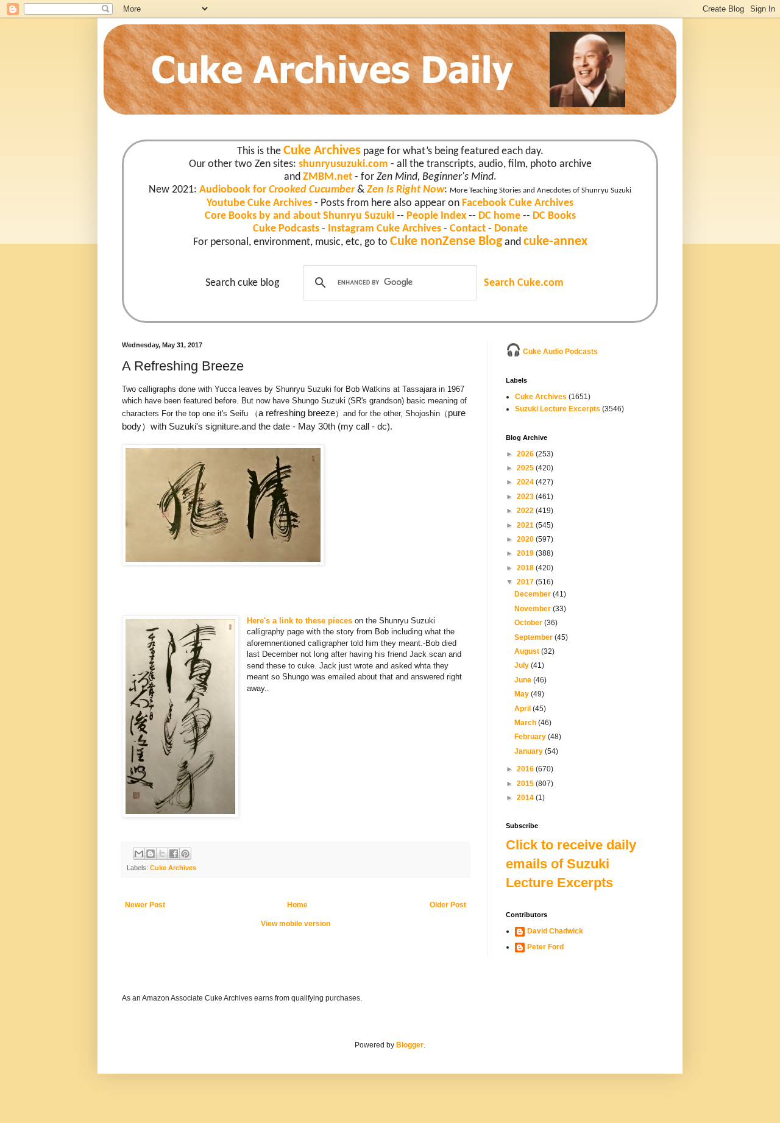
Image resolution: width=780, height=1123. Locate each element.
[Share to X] (162, 854)
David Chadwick (555, 931)
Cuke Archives (322, 151)
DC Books (554, 216)
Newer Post (145, 905)
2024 (526, 482)
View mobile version (295, 923)
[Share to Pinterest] (185, 854)
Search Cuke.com (524, 283)
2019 (526, 553)
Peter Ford (545, 947)
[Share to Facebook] (174, 854)
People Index (436, 216)
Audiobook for (277, 190)
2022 (526, 510)
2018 (526, 568)
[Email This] (139, 854)
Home (297, 905)
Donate (511, 229)
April (523, 708)
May (522, 694)
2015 (526, 783)
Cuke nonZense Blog (446, 242)
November (533, 608)
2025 (526, 468)
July (522, 665)
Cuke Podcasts (286, 229)
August (527, 651)
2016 (526, 769)
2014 (526, 797)
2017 (526, 582)
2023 (526, 496)
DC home (499, 216)
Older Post (448, 905)
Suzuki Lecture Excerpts (557, 409)
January (529, 751)
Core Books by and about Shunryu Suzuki (299, 216)
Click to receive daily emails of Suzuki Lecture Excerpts (571, 863)
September (534, 637)
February (531, 736)
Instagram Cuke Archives (384, 229)
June (523, 680)
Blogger (410, 1045)
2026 (526, 454)
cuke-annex (555, 242)
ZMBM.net (327, 177)
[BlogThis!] (150, 854)
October (529, 622)
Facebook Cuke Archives (517, 203)
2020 (526, 539)
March (526, 722)
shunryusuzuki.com (343, 164)
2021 (526, 525)
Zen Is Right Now (405, 190)
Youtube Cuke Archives (259, 203)
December (533, 594)
